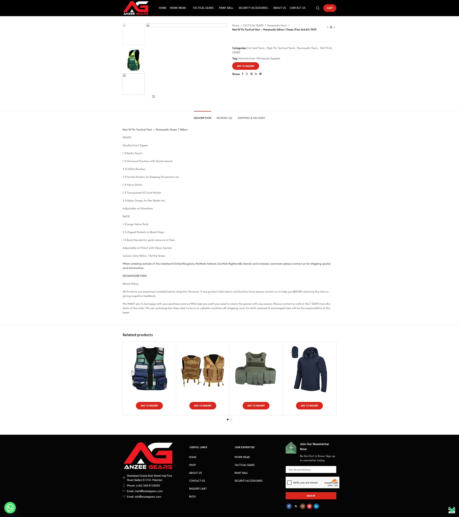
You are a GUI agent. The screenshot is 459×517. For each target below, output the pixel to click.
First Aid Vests (256, 48)
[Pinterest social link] (251, 74)
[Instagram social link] (302, 506)
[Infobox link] (311, 452)
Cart (330, 8)
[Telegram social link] (260, 74)
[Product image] (149, 368)
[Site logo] (135, 7)
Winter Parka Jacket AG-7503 (309, 397)
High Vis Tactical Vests (281, 48)
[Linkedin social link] (256, 74)
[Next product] (334, 27)
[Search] (317, 8)
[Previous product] (327, 27)
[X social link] (247, 74)
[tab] (202, 116)
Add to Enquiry (245, 66)
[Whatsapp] (10, 508)
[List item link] (148, 485)
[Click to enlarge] (153, 96)
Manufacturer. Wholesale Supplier (259, 58)
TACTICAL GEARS (253, 25)
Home (236, 25)
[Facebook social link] (243, 74)
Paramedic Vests (277, 25)
